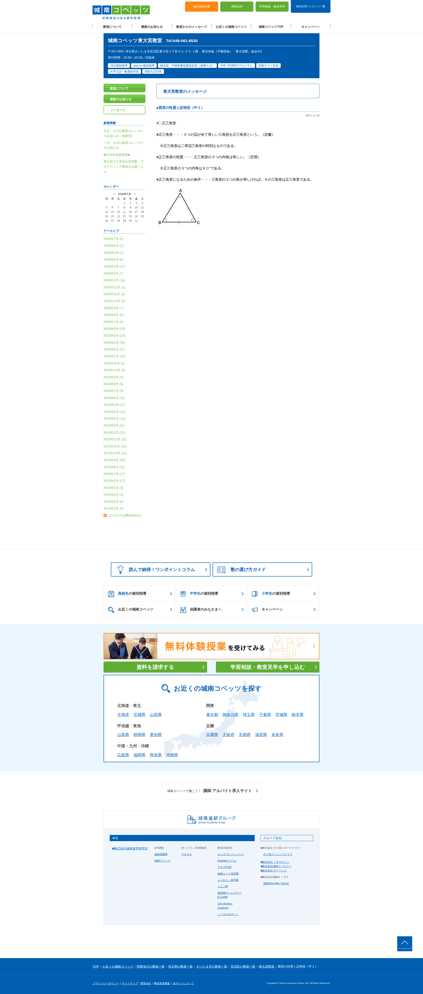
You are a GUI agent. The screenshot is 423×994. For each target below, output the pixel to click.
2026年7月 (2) (113, 239)
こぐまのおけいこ (228, 914)
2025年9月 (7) (113, 308)
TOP (96, 966)
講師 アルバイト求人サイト (209, 790)
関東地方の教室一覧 (151, 966)
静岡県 (139, 735)
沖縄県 (172, 755)
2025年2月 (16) (114, 356)
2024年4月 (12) (114, 412)
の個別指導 (132, 593)
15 (124, 211)
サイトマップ (130, 983)
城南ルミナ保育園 (228, 873)
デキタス (186, 854)
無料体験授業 (201, 6)
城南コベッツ (162, 860)
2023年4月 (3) (113, 494)
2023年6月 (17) (114, 480)
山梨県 (123, 735)
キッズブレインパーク (230, 854)
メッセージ (118, 110)
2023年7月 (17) (114, 474)
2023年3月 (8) (113, 501)
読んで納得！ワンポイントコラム (162, 569)
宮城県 (139, 714)
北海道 (123, 714)
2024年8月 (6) (113, 384)
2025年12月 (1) (114, 287)
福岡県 (139, 755)
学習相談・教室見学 (272, 6)
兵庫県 (212, 735)
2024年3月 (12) (114, 418)
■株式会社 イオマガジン (275, 862)
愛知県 (156, 735)
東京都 (212, 714)
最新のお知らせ (152, 26)
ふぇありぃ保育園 (228, 880)
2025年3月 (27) (114, 349)
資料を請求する (155, 667)
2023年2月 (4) (113, 508)
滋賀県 (261, 735)
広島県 (123, 755)
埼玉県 (249, 714)
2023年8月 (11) (114, 467)
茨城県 (281, 714)
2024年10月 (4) (114, 370)
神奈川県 (230, 714)
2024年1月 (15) (114, 432)
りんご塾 (222, 886)
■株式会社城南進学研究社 (130, 848)
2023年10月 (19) (115, 453)
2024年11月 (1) (114, 363)
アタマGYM (224, 867)
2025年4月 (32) (114, 342)
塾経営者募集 (162, 983)
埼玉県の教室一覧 (180, 966)
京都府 (245, 735)
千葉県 (265, 714)
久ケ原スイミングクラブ (277, 854)
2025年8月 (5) (113, 315)
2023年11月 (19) (115, 446)
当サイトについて (183, 983)
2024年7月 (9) (113, 391)
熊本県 (156, 755)
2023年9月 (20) (114, 460)
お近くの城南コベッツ (231, 26)
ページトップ (404, 948)
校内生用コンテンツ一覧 (310, 6)
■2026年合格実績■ (117, 154)
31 (136, 220)
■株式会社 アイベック (274, 870)
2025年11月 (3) (114, 294)
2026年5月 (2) (113, 252)
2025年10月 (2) (114, 301)
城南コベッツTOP (271, 26)
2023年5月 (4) (113, 488)
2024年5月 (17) (114, 404)
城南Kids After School (276, 883)
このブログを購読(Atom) (124, 515)
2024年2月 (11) (114, 425)
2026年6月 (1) (113, 245)
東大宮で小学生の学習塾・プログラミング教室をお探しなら (124, 166)
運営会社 (146, 983)
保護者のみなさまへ (206, 609)
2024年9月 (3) (113, 377)
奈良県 (277, 735)
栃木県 (298, 714)
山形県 (156, 714)
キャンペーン (310, 26)
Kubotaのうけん (227, 860)
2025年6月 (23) (114, 328)
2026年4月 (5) (113, 259)
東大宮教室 (266, 966)
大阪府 (228, 735)
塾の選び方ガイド (248, 569)
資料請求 (237, 6)
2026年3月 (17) (114, 266)
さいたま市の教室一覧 (211, 966)
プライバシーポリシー (106, 983)
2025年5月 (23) (114, 335)
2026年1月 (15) (114, 280)
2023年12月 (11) (115, 439)
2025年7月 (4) (113, 322)
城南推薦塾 (161, 854)
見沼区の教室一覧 (243, 966)
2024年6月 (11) (114, 398)
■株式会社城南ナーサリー (276, 866)
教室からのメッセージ (191, 26)
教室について (112, 26)
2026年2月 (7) (113, 273)
